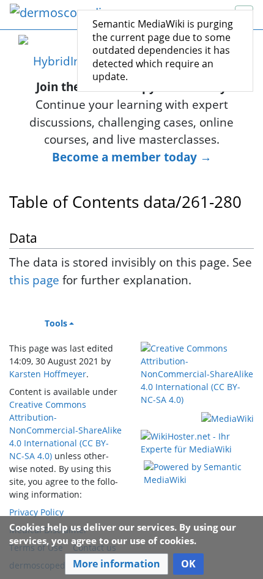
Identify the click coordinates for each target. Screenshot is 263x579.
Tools (56, 323)
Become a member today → (132, 157)
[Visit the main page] (59, 14)
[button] (116, 564)
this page (34, 279)
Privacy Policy (36, 512)
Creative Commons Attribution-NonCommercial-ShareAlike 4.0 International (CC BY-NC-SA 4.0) (65, 430)
